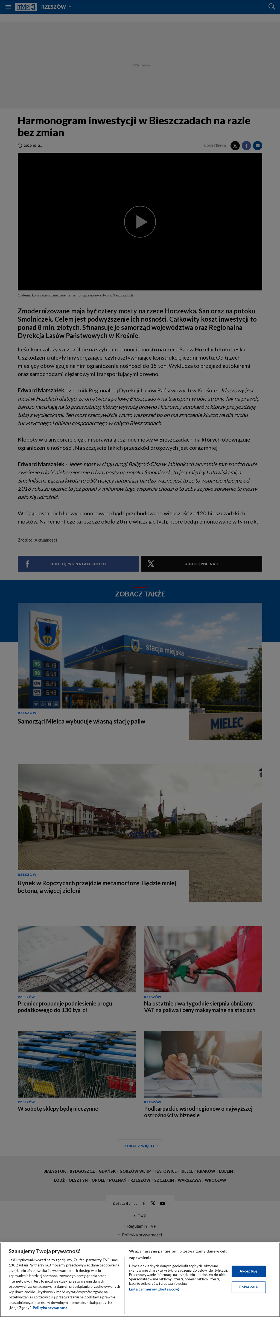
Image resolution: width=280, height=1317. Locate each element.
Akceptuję (248, 1271)
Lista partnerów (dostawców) (154, 1289)
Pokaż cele (248, 1287)
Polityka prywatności (51, 1308)
